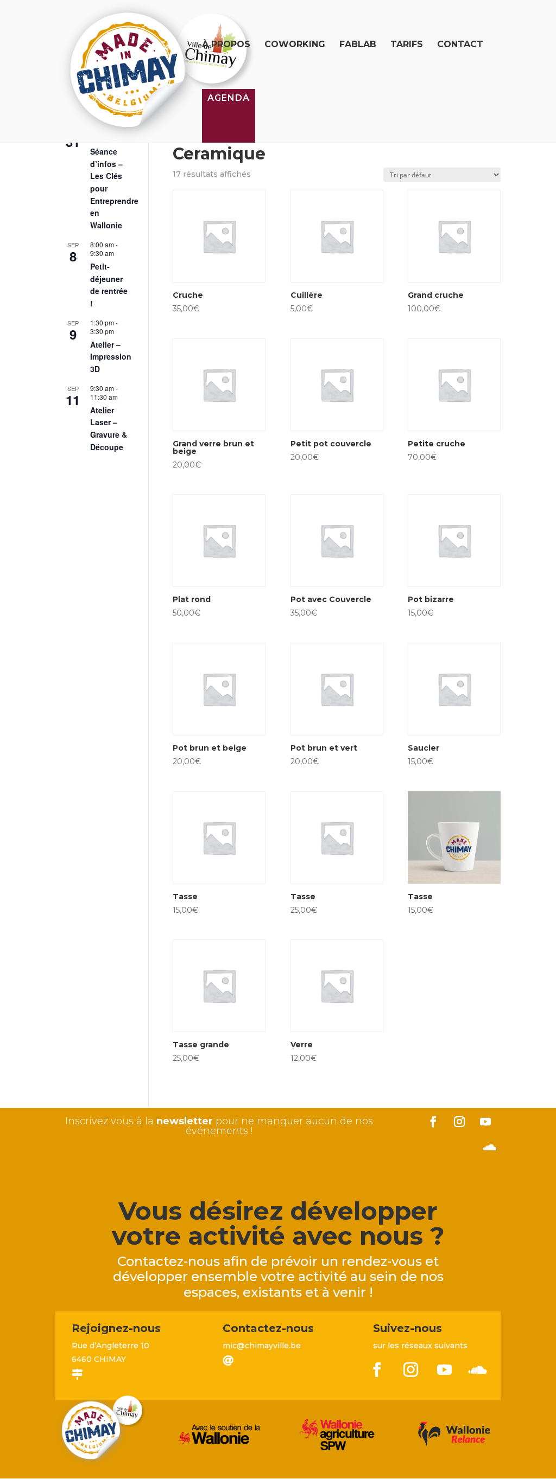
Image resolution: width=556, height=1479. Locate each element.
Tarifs (406, 45)
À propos (226, 45)
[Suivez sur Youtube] (485, 1121)
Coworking (294, 45)
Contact (460, 45)
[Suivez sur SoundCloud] (490, 1147)
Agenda (228, 98)
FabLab (357, 45)
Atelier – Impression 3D (110, 356)
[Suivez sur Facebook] (433, 1121)
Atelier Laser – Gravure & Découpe (108, 428)
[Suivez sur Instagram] (459, 1121)
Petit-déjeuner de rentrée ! (109, 285)
